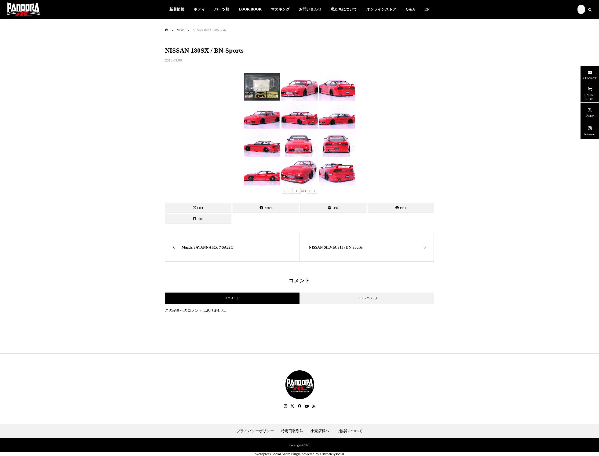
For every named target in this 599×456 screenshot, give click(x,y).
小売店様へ (319, 431)
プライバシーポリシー (255, 431)
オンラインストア (381, 9)
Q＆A (410, 9)
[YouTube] (307, 406)
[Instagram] (285, 406)
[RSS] (313, 406)
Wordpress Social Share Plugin (278, 454)
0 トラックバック (367, 298)
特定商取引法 (292, 431)
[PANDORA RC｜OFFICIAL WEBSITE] (23, 9)
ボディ (199, 9)
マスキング (280, 9)
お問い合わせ (310, 9)
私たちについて (344, 9)
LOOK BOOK (250, 9)
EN (427, 9)
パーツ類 (221, 9)
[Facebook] (299, 406)
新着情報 (176, 9)
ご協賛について (349, 431)
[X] (292, 406)
